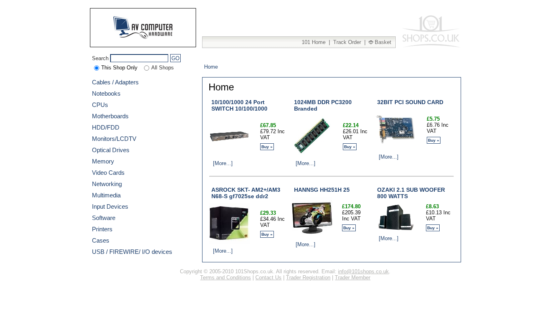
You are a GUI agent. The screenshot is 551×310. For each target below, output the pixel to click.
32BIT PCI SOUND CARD (410, 102)
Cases (100, 240)
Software (103, 217)
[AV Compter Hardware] (143, 40)
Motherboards (110, 116)
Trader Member (352, 277)
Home (211, 67)
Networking (107, 183)
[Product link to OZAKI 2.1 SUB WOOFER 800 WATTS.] (395, 229)
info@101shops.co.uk (363, 271)
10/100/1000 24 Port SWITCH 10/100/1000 (239, 105)
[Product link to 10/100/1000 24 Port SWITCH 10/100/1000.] (229, 154)
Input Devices (110, 206)
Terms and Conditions (225, 277)
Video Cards (108, 172)
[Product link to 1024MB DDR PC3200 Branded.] (312, 154)
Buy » (267, 147)
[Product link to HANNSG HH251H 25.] (312, 235)
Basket (382, 42)
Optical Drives (110, 150)
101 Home (314, 42)
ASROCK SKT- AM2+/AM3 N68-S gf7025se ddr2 (245, 192)
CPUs (100, 104)
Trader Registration (308, 277)
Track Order (347, 42)
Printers (102, 229)
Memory (103, 161)
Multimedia (106, 195)
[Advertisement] (301, 20)
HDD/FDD (105, 127)
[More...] (222, 163)
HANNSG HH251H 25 (322, 189)
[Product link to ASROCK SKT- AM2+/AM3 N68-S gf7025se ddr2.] (229, 242)
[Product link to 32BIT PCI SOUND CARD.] (395, 148)
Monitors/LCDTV (114, 138)
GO (175, 58)
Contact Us (268, 277)
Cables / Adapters (115, 82)
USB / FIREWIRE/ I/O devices (132, 251)
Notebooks (106, 93)
